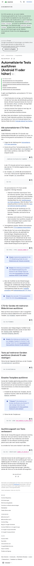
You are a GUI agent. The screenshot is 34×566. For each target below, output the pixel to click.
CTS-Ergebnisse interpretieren (22, 227)
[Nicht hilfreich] (14, 59)
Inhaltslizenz (17, 484)
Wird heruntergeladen (6, 503)
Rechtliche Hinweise (22, 557)
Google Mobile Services (7, 546)
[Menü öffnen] (2, 2)
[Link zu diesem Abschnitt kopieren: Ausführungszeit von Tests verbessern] (13, 432)
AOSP (2, 55)
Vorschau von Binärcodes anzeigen (10, 505)
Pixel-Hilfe (3, 541)
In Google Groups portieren (8, 532)
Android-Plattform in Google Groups (10, 527)
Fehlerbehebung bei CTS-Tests (22, 290)
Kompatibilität (18, 55)
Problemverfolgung (6, 551)
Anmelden (29, 2)
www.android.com (6, 543)
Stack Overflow (5, 548)
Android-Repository (6, 498)
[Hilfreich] (12, 59)
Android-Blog (4, 522)
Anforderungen (5, 500)
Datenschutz (5, 559)
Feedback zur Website (16, 559)
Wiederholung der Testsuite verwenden (19, 261)
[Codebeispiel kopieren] (32, 157)
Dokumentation (6, 7)
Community (12, 557)
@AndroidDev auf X (6, 519)
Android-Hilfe (4, 538)
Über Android (4, 557)
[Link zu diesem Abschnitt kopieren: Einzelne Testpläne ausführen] (29, 378)
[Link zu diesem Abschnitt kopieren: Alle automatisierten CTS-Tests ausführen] (12, 130)
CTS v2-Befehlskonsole (21, 298)
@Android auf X (5, 517)
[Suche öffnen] (21, 2)
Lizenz (30, 557)
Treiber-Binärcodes (6, 510)
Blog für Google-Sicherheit (8, 524)
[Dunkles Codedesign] (30, 157)
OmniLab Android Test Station (23, 121)
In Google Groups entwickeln (8, 529)
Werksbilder (4, 508)
